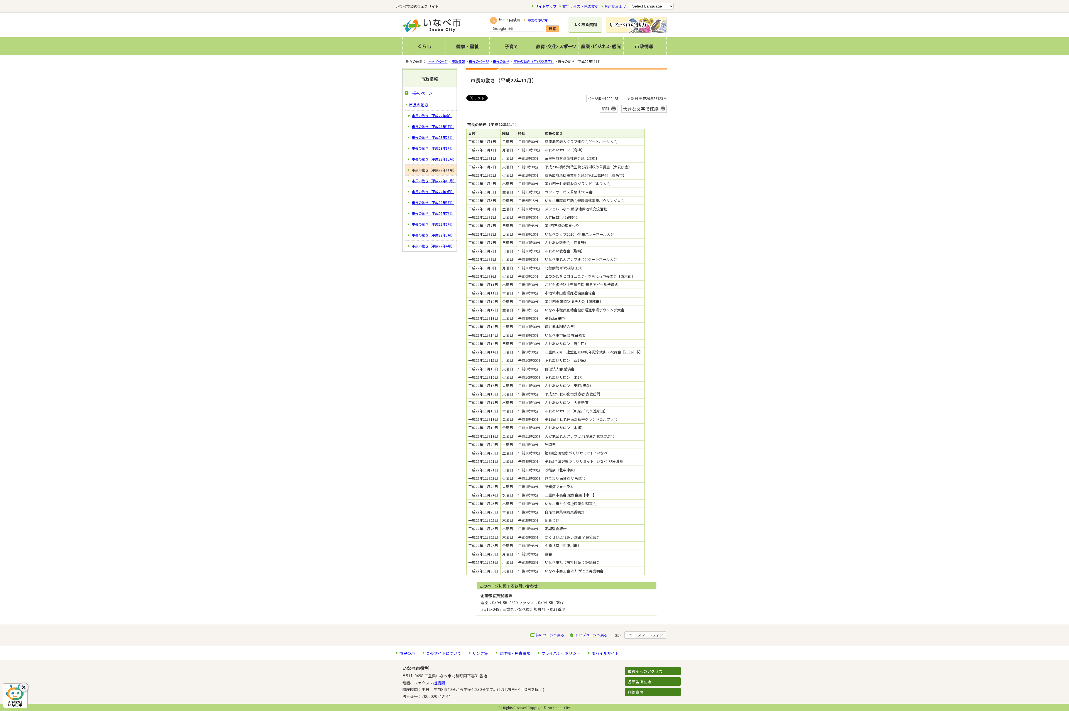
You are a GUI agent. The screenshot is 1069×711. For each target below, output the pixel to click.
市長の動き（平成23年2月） (433, 137)
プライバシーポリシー (560, 653)
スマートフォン (650, 635)
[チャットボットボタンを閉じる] (23, 687)
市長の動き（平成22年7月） (433, 213)
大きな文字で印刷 (641, 108)
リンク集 (480, 653)
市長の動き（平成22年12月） (434, 159)
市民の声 (407, 653)
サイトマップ (545, 6)
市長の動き (501, 61)
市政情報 (458, 61)
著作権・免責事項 (514, 653)
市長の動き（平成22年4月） (433, 246)
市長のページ (479, 61)
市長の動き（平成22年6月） (433, 224)
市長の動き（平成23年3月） (433, 126)
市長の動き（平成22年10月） (434, 180)
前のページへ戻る (549, 635)
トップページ (438, 61)
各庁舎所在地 (639, 681)
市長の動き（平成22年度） (533, 61)
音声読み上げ (615, 6)
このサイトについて (443, 653)
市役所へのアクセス (645, 671)
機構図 (439, 682)
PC (629, 635)
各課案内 (635, 692)
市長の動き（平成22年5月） (433, 235)
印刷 (605, 108)
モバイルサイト (605, 653)
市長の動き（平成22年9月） (433, 191)
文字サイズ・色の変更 (580, 6)
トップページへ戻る (591, 635)
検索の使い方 (538, 20)
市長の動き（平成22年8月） (433, 202)
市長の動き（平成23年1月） (433, 148)
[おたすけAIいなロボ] (15, 695)
